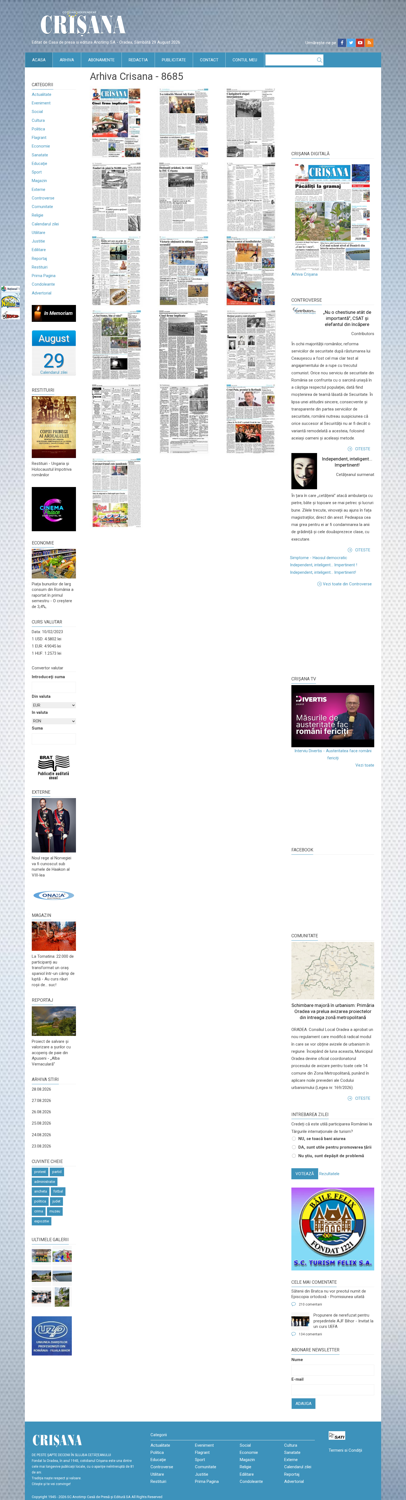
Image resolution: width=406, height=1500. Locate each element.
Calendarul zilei (45, 224)
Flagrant (39, 137)
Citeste (362, 449)
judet (56, 1201)
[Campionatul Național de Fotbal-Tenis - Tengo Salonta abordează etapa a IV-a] (41, 1255)
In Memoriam (58, 313)
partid (57, 1172)
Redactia (138, 59)
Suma (37, 728)
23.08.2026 (41, 1146)
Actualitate (41, 94)
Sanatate (40, 154)
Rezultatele (329, 1173)
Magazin (39, 180)
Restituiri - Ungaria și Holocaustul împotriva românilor (52, 469)
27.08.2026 (41, 1100)
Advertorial (41, 293)
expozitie (41, 1221)
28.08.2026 (41, 1089)
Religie (37, 215)
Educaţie (39, 163)
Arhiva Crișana (304, 274)
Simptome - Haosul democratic (318, 557)
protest (40, 1172)
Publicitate (174, 59)
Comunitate (42, 206)
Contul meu (245, 59)
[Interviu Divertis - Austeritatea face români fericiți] (332, 716)
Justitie (38, 241)
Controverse (43, 198)
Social (37, 111)
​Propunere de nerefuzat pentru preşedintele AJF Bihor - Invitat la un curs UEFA (343, 1321)
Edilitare (39, 249)
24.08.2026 (41, 1134)
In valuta (40, 712)
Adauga (304, 1403)
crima (38, 1211)
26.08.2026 (41, 1111)
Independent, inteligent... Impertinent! (323, 572)
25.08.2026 (41, 1123)
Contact (209, 59)
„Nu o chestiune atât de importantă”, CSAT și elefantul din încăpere (347, 318)
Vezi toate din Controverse (347, 583)
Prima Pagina (44, 275)
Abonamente (101, 59)
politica (40, 1201)
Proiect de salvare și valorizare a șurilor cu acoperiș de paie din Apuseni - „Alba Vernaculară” (51, 1053)
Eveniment (41, 103)
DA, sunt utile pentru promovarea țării (334, 1147)
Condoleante (43, 284)
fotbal (58, 1191)
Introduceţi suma (48, 676)
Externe (38, 189)
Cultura (38, 120)
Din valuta (41, 696)
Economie (41, 146)
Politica (38, 129)
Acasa (39, 59)
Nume (297, 1359)
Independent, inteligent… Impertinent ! (323, 564)
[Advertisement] (332, 630)
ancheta (40, 1191)
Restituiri (40, 267)
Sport (37, 172)
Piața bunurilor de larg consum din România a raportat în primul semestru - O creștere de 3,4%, (52, 595)
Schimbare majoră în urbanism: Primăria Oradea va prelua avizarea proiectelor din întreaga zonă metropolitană (332, 1011)
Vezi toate (364, 765)
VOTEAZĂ (305, 1173)
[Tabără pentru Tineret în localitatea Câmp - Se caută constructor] (41, 1276)
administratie (44, 1182)
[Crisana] (84, 25)
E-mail (297, 1379)
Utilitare (38, 232)
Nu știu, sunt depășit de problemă (331, 1155)
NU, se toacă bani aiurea (322, 1138)
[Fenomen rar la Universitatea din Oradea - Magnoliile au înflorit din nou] (62, 1297)
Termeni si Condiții (345, 1450)
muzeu (54, 1211)
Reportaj (39, 258)
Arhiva (67, 59)
